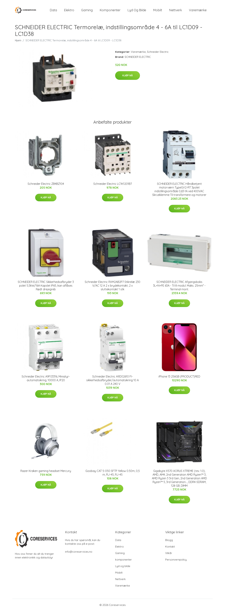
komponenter (110, 10)
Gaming (87, 10)
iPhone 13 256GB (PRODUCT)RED (179, 376)
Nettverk (175, 10)
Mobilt (157, 10)
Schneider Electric (158, 51)
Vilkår (168, 553)
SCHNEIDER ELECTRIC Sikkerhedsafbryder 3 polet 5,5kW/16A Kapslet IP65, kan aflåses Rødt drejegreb (46, 285)
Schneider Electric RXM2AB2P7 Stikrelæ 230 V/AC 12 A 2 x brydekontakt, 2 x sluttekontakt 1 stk (112, 285)
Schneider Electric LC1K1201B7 (112, 183)
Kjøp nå (127, 75)
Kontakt (170, 546)
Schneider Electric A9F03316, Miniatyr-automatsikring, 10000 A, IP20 (46, 378)
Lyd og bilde (136, 10)
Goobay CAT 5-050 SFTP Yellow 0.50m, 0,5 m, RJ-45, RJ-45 (112, 472)
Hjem (18, 40)
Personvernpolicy (176, 559)
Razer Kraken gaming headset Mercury (45, 471)
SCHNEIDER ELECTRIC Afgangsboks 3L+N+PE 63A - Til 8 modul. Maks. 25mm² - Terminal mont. (179, 285)
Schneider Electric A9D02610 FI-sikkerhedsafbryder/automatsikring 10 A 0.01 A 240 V (112, 380)
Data (53, 10)
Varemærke (198, 10)
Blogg (169, 540)
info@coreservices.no (78, 551)
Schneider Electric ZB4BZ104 (46, 183)
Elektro (69, 10)
